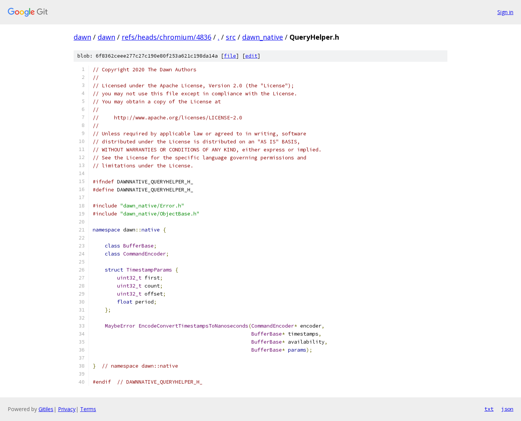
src (231, 37)
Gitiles (46, 409)
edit (251, 56)
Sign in (505, 12)
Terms (88, 409)
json (507, 408)
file (230, 56)
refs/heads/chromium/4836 (166, 37)
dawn (82, 37)
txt (489, 408)
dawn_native (262, 37)
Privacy (67, 409)
